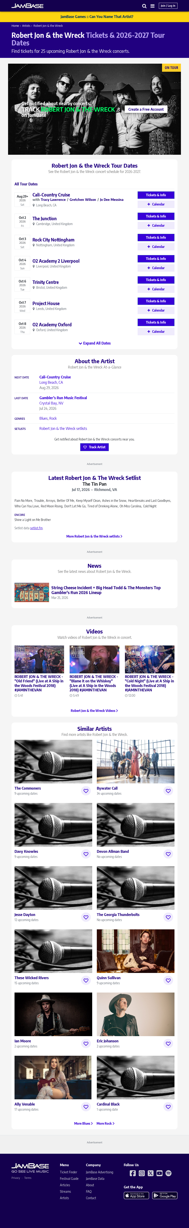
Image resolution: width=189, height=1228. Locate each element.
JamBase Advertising (99, 1172)
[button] (144, 6)
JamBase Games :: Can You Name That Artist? (97, 16)
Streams (65, 1191)
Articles (65, 1185)
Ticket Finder (68, 1172)
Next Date (22, 377)
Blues (43, 418)
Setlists (20, 429)
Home (15, 25)
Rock (53, 418)
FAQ (89, 1191)
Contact (91, 1198)
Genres (20, 418)
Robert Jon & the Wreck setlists (63, 428)
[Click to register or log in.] (86, 790)
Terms (27, 1178)
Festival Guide (69, 1178)
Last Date (21, 398)
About (90, 1185)
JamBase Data (95, 1178)
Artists (26, 25)
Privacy (16, 1178)
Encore (20, 515)
